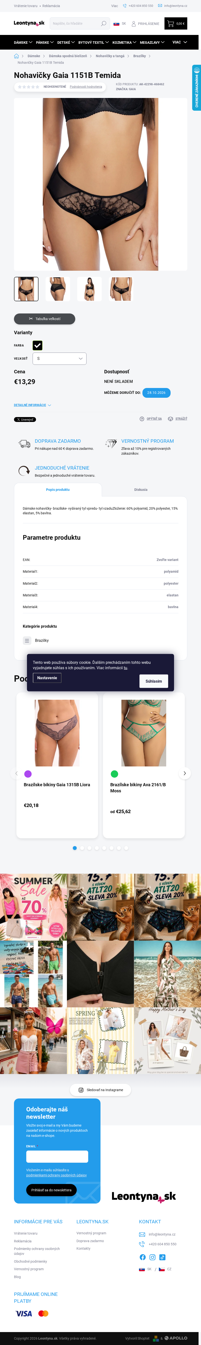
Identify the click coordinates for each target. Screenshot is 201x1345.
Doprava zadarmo (90, 1241)
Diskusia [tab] (141, 490)
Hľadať (103, 23)
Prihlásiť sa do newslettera (51, 1190)
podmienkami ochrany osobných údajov (56, 1175)
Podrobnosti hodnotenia (86, 86)
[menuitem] (24, 42)
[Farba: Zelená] (114, 774)
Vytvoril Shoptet (137, 1338)
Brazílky (42, 640)
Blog (17, 1277)
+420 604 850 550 (162, 1244)
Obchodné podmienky (30, 1261)
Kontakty (83, 1248)
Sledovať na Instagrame (105, 1090)
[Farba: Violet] (28, 774)
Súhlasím (154, 681)
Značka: (126, 89)
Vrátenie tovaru (26, 6)
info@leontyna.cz (162, 1234)
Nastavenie (47, 677)
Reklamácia (51, 6)
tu (125, 667)
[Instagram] (152, 1256)
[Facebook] (142, 1256)
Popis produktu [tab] (58, 490)
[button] (74, 848)
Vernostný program (29, 1269)
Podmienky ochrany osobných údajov (37, 1251)
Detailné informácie (30, 405)
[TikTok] (162, 1256)
